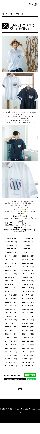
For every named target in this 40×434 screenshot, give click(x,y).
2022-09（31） (28, 320)
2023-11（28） (28, 295)
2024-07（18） (28, 281)
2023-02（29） (11, 313)
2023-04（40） (11, 309)
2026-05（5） (28, 242)
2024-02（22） (11, 291)
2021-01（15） (28, 355)
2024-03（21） (28, 288)
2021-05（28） (28, 348)
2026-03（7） (28, 245)
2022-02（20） (11, 334)
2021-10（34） (11, 341)
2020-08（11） (11, 366)
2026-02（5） (11, 249)
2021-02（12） (11, 355)
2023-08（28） (11, 302)
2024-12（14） (11, 274)
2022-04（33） (11, 330)
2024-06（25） (11, 284)
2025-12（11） (11, 252)
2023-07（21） (28, 302)
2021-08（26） (11, 345)
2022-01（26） (28, 334)
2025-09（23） (28, 256)
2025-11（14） (28, 252)
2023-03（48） (28, 309)
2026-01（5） (28, 249)
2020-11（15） (28, 359)
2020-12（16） (11, 359)
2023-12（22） (11, 295)
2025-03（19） (28, 267)
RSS (21, 413)
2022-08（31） (11, 323)
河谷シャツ (12, 409)
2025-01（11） (28, 270)
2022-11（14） (28, 316)
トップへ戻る (20, 388)
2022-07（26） (28, 323)
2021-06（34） (11, 348)
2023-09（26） (28, 299)
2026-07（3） (28, 238)
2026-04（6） (11, 245)
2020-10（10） (11, 362)
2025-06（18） (11, 263)
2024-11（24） (28, 274)
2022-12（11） (11, 316)
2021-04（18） (11, 352)
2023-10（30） (11, 299)
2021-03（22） (28, 352)
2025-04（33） (11, 267)
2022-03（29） (28, 330)
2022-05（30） (28, 327)
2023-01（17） (28, 313)
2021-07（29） (28, 345)
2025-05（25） (28, 263)
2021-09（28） (28, 341)
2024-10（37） (11, 277)
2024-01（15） (28, 291)
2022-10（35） (11, 320)
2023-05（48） (28, 306)
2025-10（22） (11, 256)
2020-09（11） (28, 362)
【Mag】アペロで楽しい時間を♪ (22, 27)
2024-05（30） (28, 284)
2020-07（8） (28, 366)
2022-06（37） (11, 327)
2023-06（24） (11, 306)
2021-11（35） (28, 337)
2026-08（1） (11, 238)
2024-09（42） (28, 277)
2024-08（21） (11, 281)
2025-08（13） (11, 260)
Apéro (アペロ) (20, 216)
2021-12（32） (11, 337)
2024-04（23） (11, 288)
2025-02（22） (11, 270)
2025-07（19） (28, 260)
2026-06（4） (11, 242)
